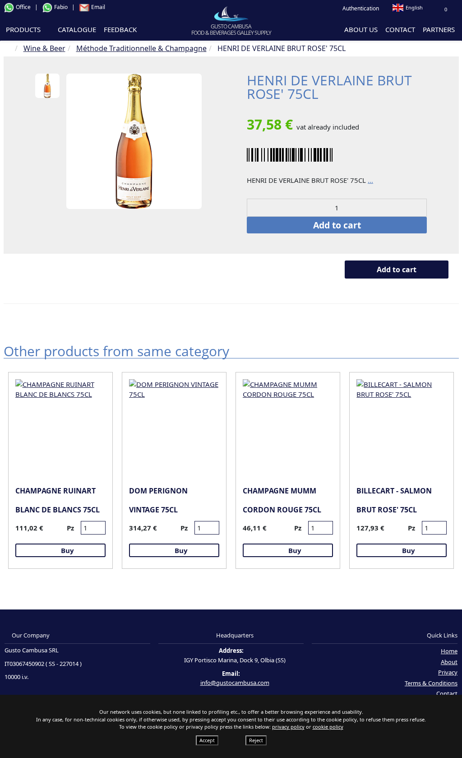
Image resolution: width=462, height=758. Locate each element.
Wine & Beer (44, 48)
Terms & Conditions (431, 683)
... (370, 180)
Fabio (61, 7)
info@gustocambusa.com (234, 683)
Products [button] (24, 29)
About (449, 662)
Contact (400, 29)
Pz (70, 527)
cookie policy (328, 726)
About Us (361, 29)
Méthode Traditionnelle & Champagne (141, 48)
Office (23, 7)
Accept (207, 740)
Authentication (360, 8)
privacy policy (288, 726)
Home (449, 651)
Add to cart (337, 225)
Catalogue (77, 29)
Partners (439, 29)
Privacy (447, 672)
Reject (256, 740)
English (414, 7)
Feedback (120, 29)
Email (97, 7)
